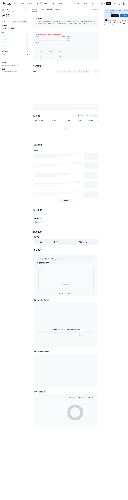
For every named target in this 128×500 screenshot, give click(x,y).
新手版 (103, 3)
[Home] (7, 3)
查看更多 (66, 200)
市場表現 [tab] (34, 9)
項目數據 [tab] (57, 9)
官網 (5, 28)
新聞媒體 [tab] (49, 9)
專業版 (108, 3)
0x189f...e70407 (22, 21)
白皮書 (12, 28)
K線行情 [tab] (42, 9)
